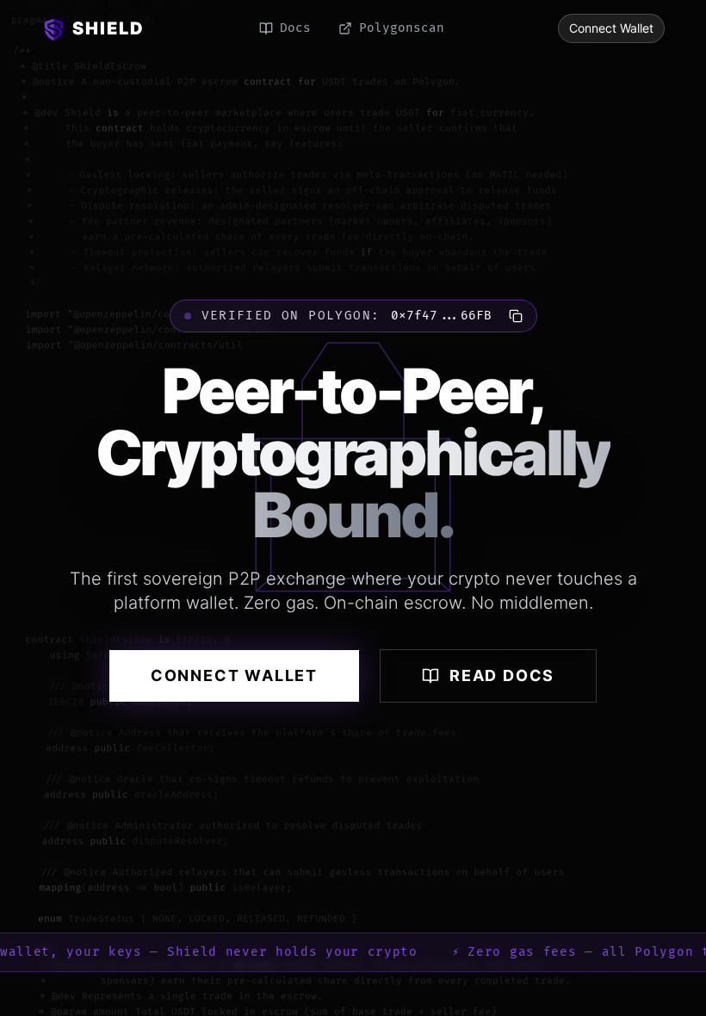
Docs (295, 28)
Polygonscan (401, 28)
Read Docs (501, 675)
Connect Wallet (611, 28)
